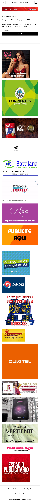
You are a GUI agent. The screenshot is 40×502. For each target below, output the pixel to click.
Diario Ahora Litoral (20, 3)
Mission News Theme (14, 499)
